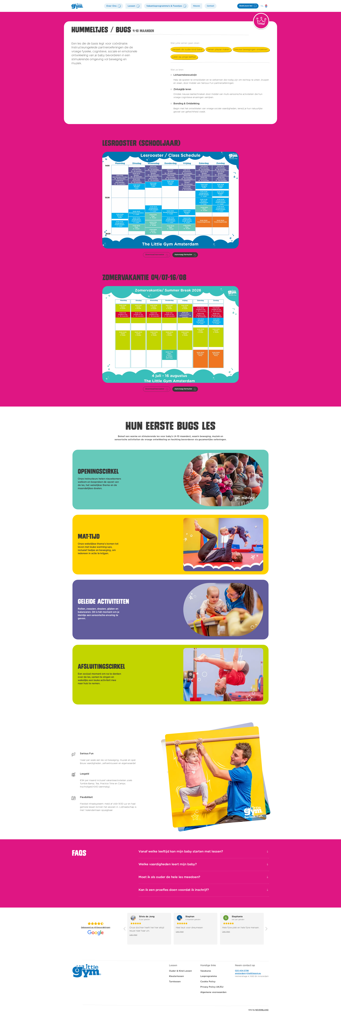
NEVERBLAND (262, 1010)
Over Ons (111, 6)
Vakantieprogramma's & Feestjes (164, 6)
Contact (210, 6)
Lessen (131, 6)
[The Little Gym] (77, 6)
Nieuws (196, 6)
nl (262, 6)
